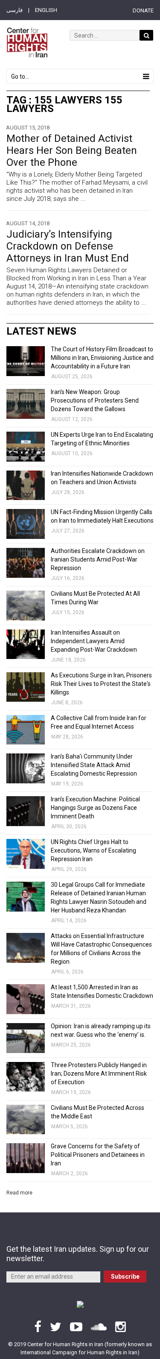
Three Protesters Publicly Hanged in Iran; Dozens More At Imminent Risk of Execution (99, 1073)
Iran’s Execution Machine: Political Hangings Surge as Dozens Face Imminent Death (95, 808)
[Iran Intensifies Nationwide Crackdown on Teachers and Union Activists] (25, 485)
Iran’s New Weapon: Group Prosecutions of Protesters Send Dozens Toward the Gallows (95, 400)
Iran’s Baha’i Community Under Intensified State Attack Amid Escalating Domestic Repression (94, 765)
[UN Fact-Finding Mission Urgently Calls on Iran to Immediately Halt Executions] (25, 524)
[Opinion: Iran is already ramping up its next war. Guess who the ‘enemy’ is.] (25, 1038)
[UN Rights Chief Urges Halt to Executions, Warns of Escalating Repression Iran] (25, 854)
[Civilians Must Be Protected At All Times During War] (25, 606)
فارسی (14, 10)
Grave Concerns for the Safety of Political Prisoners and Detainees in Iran (98, 1155)
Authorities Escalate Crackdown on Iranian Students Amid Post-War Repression (98, 559)
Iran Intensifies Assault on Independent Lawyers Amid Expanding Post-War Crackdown (94, 641)
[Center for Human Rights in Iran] (26, 42)
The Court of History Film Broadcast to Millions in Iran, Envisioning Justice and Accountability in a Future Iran (102, 358)
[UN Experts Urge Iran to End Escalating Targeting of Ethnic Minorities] (25, 447)
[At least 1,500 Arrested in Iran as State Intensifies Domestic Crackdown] (25, 999)
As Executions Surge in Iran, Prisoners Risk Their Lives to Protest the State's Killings (101, 684)
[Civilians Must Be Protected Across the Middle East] (25, 1120)
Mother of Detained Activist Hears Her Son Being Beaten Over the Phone (71, 150)
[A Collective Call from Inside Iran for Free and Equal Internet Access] (25, 730)
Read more (19, 1193)
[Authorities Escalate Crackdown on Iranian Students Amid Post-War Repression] (25, 563)
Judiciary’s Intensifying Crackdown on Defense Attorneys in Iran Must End (67, 246)
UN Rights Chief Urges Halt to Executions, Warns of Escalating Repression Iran (93, 850)
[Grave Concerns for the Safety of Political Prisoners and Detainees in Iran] (25, 1158)
